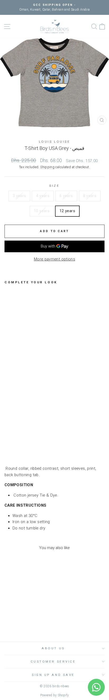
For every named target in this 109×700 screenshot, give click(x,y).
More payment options (54, 259)
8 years (90, 195)
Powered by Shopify (54, 695)
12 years (67, 210)
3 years (19, 195)
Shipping (47, 167)
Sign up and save (53, 675)
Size (54, 186)
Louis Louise (54, 142)
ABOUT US (53, 648)
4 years (42, 195)
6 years (66, 195)
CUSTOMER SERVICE (53, 661)
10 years (41, 210)
